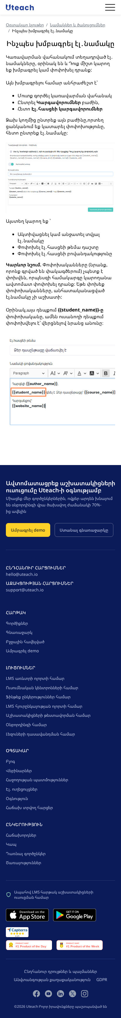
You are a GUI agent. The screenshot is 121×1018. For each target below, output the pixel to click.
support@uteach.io (24, 590)
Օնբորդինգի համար (26, 724)
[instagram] (84, 993)
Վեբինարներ (19, 770)
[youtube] (48, 993)
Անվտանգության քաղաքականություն (52, 979)
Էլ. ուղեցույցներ (21, 789)
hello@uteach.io (22, 574)
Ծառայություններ (23, 862)
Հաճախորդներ (21, 835)
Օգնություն (17, 798)
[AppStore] (27, 915)
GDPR (101, 979)
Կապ (11, 844)
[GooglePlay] (74, 915)
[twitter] (72, 993)
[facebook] (36, 993)
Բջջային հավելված (25, 641)
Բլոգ (10, 761)
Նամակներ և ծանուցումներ (77, 25)
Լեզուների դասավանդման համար (40, 734)
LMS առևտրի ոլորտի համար (35, 678)
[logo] (20, 7)
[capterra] (17, 932)
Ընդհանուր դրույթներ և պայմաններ (60, 971)
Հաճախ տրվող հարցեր (29, 807)
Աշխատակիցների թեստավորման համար (48, 715)
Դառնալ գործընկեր (26, 853)
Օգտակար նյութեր (25, 25)
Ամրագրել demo (28, 530)
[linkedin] (60, 993)
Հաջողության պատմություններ (37, 779)
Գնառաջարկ (19, 632)
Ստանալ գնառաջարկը (84, 530)
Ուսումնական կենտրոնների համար (42, 687)
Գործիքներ (17, 623)
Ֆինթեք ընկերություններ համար (38, 696)
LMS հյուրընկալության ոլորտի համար (44, 706)
